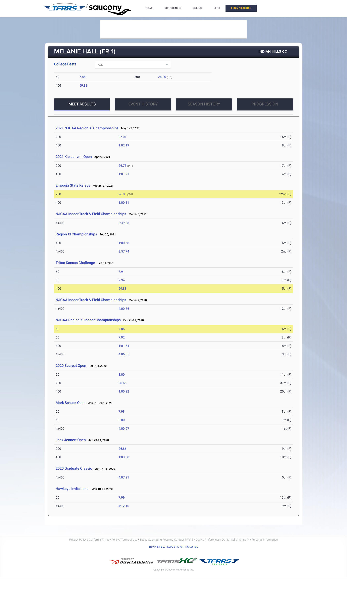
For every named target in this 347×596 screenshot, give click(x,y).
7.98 (121, 411)
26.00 (162, 77)
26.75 (122, 166)
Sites (143, 539)
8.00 (121, 374)
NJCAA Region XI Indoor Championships (88, 320)
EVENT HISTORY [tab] (143, 104)
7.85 (82, 77)
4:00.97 (123, 428)
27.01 (122, 137)
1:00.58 (123, 243)
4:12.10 (123, 506)
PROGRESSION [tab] (264, 104)
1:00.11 (123, 202)
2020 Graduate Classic (74, 468)
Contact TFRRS (184, 539)
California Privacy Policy (104, 539)
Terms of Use (129, 539)
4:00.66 (123, 309)
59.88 (83, 85)
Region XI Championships (76, 234)
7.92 (121, 337)
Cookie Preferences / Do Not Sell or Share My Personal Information (237, 539)
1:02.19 (123, 145)
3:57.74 (123, 251)
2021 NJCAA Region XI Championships (87, 128)
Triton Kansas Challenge (75, 263)
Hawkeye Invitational (73, 489)
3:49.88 (123, 223)
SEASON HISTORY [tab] (204, 104)
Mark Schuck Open (71, 403)
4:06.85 (123, 354)
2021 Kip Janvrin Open (74, 156)
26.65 (122, 383)
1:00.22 (123, 391)
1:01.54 (123, 346)
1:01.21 (123, 174)
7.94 (121, 280)
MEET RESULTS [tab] (82, 104)
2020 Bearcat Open (71, 365)
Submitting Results (160, 539)
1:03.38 (123, 457)
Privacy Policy (78, 539)
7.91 (121, 272)
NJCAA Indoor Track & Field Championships (91, 214)
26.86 (122, 449)
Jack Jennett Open (71, 440)
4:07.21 (123, 477)
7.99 (121, 497)
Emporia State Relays (73, 185)
